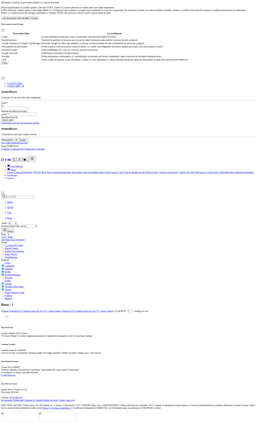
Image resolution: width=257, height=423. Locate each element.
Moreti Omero (11, 248)
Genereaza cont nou (10, 123)
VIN (35, 172)
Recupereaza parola (30, 123)
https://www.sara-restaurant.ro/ (57, 408)
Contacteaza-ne (8, 375)
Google (22, 140)
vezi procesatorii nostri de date (15, 18)
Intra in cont (7, 120)
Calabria (9, 268)
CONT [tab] (15, 83)
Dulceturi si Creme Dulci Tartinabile (212, 172)
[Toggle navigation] (32, 159)
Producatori (18, 400)
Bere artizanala (237, 172)
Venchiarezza (11, 257)
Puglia (8, 280)
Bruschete (249, 172)
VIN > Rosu (7, 237)
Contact (10, 178)
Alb (39, 172)
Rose (49, 172)
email (4, 103)
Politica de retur (50, 400)
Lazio (7, 263)
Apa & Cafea (117, 172)
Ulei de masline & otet (134, 172)
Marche (8, 298)
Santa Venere (11, 254)
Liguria (8, 283)
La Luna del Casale (14, 245)
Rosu (43, 172)
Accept (34, 18)
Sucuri (107, 172)
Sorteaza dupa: (8, 226)
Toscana (8, 277)
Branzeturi (66, 172)
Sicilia (8, 271)
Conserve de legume (168, 172)
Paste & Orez (152, 172)
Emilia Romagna (13, 274)
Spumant (56, 172)
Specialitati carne (80, 172)
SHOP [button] (13, 170)
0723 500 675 (16, 397)
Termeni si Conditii (33, 400)
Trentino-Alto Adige (14, 286)
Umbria (8, 295)
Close (4, 63)
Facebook (8, 140)
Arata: (4, 223)
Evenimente (12, 175)
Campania (9, 266)
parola (5, 114)
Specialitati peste (96, 172)
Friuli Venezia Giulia (14, 292)
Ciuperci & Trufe (186, 172)
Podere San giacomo (14, 251)
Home (10, 202)
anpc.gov (70, 400)
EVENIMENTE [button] (16, 166)
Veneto (8, 289)
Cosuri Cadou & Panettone (19, 172)
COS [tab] (15, 86)
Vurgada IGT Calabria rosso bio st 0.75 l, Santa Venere (87, 311)
